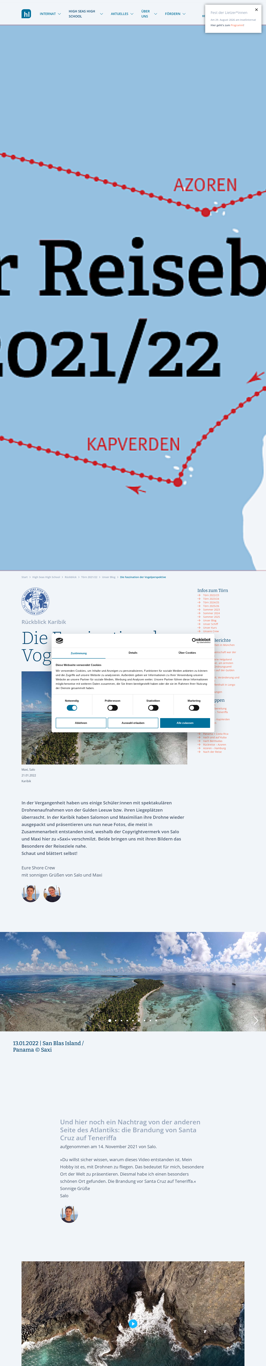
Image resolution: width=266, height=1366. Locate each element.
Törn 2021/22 (89, 577)
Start (25, 577)
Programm (237, 25)
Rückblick (71, 577)
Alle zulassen (185, 722)
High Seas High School (82, 13)
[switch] (112, 708)
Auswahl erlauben (133, 722)
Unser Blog (108, 577)
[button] (109, 1020)
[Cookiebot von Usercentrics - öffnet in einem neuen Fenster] (194, 640)
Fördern (172, 14)
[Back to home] (26, 13)
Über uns (145, 13)
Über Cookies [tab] (187, 652)
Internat (48, 14)
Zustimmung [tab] (79, 653)
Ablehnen (81, 722)
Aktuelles (119, 14)
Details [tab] (133, 652)
